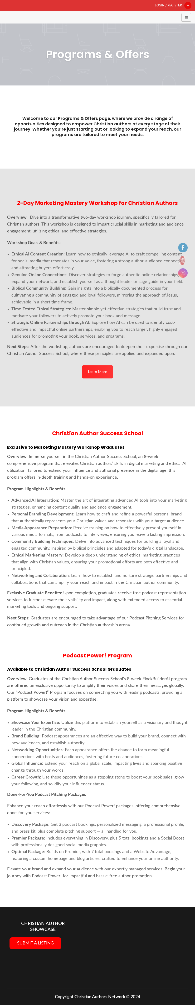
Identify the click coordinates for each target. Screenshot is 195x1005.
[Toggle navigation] (186, 17)
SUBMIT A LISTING (35, 943)
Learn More (97, 372)
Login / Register (168, 5)
